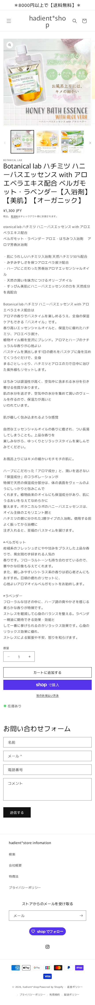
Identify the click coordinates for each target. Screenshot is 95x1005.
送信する (17, 812)
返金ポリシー (75, 986)
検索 (12, 854)
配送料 (14, 216)
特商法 (14, 876)
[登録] (81, 915)
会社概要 (15, 865)
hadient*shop (31, 986)
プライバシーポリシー (25, 887)
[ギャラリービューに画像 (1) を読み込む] (22, 141)
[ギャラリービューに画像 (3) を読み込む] (72, 141)
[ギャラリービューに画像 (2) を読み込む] (47, 141)
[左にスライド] (5, 143)
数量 (6, 648)
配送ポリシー (72, 994)
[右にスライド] (90, 143)
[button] (9, 21)
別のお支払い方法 (47, 695)
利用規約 (54, 994)
